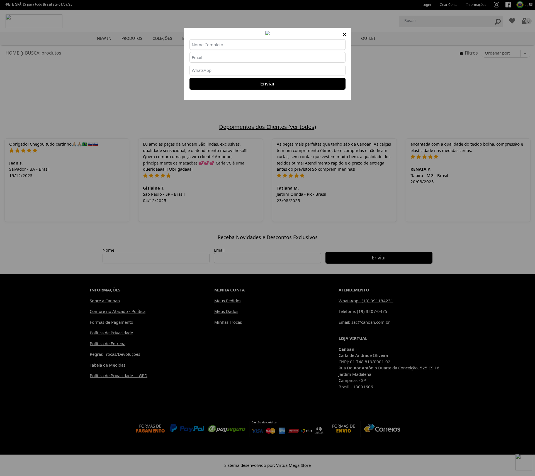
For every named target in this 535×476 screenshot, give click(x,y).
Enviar (267, 83)
